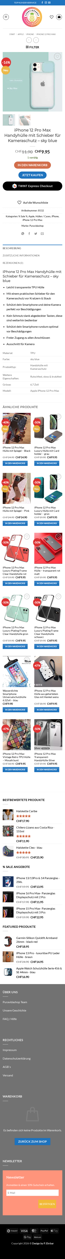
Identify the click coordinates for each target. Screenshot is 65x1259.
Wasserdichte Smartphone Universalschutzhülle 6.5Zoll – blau (14, 695)
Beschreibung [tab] (12, 248)
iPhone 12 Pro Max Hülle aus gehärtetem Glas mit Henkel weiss (46, 693)
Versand (8, 1075)
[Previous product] (36, 40)
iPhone (30, 34)
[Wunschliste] (51, 17)
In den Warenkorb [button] (15, 463)
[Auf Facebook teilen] (29, 234)
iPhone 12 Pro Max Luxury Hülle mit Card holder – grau (46, 450)
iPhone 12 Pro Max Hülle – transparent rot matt (47, 570)
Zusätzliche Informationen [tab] (21, 255)
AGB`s (7, 1066)
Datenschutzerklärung (17, 1058)
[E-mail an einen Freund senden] (42, 234)
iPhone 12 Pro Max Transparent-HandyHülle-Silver (45, 757)
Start (12, 34)
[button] (6, 17)
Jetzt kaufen (32, 175)
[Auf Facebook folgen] (42, 2)
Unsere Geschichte (14, 1010)
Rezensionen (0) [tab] (13, 262)
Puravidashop (36, 225)
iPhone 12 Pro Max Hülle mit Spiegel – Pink (16, 509)
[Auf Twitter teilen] (36, 234)
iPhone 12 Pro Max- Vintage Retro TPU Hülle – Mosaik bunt (16, 757)
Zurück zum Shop (32, 1141)
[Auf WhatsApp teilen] (23, 234)
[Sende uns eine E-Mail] (49, 2)
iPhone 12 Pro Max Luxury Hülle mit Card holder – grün (46, 510)
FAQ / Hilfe (10, 1019)
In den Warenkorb (32, 165)
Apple (21, 34)
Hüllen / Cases (43, 216)
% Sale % (22, 216)
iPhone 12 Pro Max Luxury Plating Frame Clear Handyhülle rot (15, 570)
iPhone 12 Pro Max (46, 34)
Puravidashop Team (15, 1002)
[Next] (56, 82)
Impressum (10, 1050)
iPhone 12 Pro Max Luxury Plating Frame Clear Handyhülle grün (15, 630)
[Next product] (29, 40)
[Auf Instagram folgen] (46, 2)
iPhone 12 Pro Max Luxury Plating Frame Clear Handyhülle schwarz (46, 632)
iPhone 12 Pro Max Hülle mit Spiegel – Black (16, 449)
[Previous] (8, 82)
